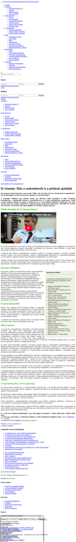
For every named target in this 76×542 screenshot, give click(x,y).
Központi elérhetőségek (16, 63)
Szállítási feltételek (10, 493)
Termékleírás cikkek (15, 37)
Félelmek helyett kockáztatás (14, 449)
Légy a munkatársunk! (16, 184)
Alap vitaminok (13, 14)
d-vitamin (10, 425)
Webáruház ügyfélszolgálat (17, 67)
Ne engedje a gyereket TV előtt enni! (16, 465)
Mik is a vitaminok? (11, 461)
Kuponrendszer (13, 19)
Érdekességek (13, 42)
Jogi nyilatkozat (14, 58)
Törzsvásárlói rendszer (16, 21)
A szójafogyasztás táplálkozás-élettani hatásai (19, 438)
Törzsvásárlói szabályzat (16, 53)
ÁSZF (11, 51)
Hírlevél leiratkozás (15, 69)
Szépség (11, 10)
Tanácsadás (8, 506)
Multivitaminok (13, 12)
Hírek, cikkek (5, 139)
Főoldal (7, 5)
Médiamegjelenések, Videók (17, 47)
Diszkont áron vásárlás (16, 24)
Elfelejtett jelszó (6, 86)
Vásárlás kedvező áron (12, 466)
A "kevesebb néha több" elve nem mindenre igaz (20, 437)
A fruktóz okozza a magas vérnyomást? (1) (18, 435)
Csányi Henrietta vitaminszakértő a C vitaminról (20, 444)
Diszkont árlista (13, 26)
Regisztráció (15, 86)
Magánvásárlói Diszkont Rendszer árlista (17, 459)
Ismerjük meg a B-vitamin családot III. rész (18, 458)
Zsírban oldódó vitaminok (17, 33)
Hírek (6, 35)
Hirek (10, 40)
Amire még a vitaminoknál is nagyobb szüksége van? (21, 440)
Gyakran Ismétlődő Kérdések (18, 56)
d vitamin (4, 425)
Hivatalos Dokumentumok (17, 54)
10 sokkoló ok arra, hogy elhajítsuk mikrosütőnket (20, 433)
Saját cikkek (12, 39)
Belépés (41, 84)
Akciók (11, 17)
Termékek (8, 7)
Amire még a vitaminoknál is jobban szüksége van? (17, 517)
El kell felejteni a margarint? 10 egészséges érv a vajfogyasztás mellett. (27, 447)
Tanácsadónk (5, 184)
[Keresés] (1, 72)
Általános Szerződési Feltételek (14, 486)
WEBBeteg (70, 417)
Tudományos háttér (15, 44)
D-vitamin (8, 445)
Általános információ (15, 30)
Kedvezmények (10, 15)
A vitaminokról (9, 28)
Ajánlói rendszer (14, 23)
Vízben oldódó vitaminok (17, 31)
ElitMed (17, 420)
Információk (8, 49)
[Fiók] (1, 76)
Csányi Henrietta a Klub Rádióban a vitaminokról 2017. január (24, 442)
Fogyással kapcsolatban (16, 46)
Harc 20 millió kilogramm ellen (14, 452)
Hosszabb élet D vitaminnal (13, 454)
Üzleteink (12, 65)
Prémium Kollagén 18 (15, 8)
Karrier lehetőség (14, 60)
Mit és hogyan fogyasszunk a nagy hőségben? (19, 463)
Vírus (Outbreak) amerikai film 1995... (17, 468)
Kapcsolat (8, 62)
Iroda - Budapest (10, 456)
